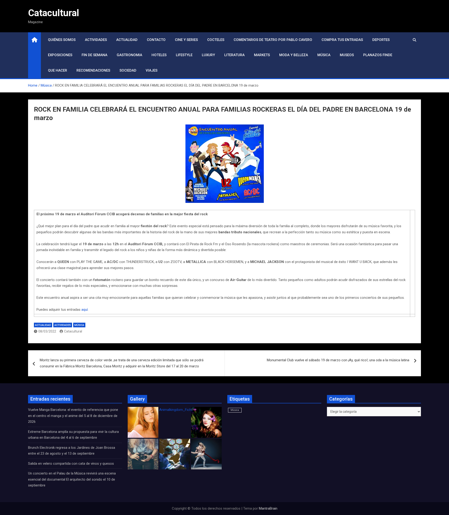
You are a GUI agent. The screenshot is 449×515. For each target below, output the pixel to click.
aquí (84, 309)
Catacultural (53, 12)
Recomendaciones (93, 70)
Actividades (96, 40)
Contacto (156, 40)
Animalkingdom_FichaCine (179, 410)
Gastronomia (129, 55)
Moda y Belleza (293, 55)
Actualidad (127, 40)
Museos (347, 55)
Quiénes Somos (62, 40)
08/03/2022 (47, 331)
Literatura (234, 55)
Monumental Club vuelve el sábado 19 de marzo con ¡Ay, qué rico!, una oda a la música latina (338, 360)
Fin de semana (94, 55)
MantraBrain (268, 508)
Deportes (381, 40)
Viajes (151, 70)
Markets (262, 55)
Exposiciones (60, 55)
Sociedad (127, 70)
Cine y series (186, 40)
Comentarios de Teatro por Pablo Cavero (273, 40)
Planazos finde (377, 55)
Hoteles (159, 55)
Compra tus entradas (342, 40)
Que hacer (57, 70)
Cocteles (215, 40)
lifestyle (184, 55)
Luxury (208, 55)
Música (323, 55)
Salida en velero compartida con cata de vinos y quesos (71, 463)
